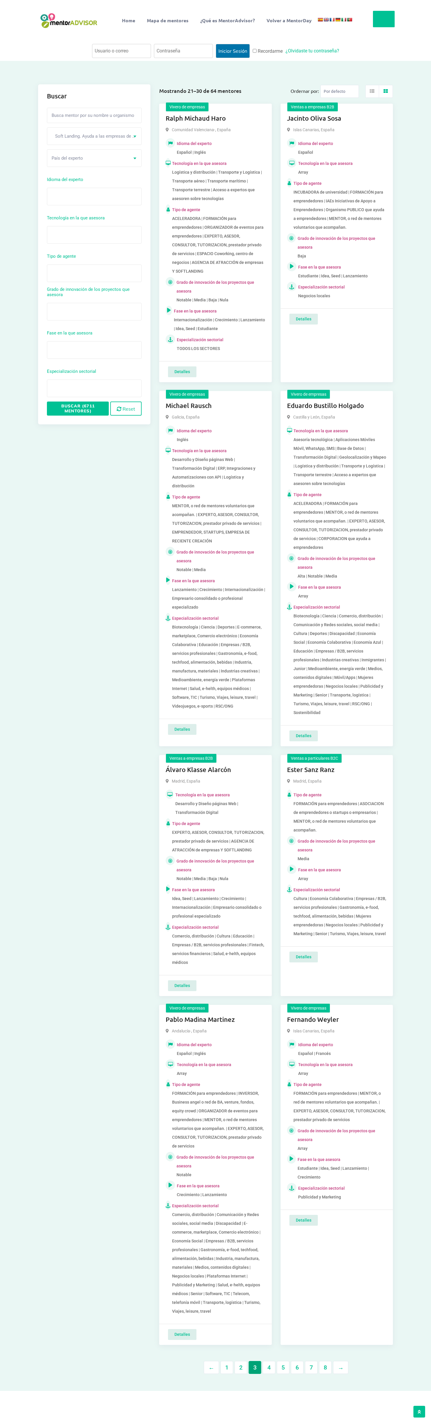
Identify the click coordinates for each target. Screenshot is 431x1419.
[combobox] (94, 136)
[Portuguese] (349, 19)
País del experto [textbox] (67, 158)
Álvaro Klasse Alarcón (198, 769)
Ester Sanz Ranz (311, 769)
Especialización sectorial (71, 371)
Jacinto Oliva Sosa (314, 118)
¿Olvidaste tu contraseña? (312, 51)
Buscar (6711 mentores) (78, 408)
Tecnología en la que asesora (76, 218)
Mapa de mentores (168, 20)
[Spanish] (320, 19)
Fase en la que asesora (69, 333)
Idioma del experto (65, 179)
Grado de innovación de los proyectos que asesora (88, 292)
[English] (326, 19)
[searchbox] (75, 196)
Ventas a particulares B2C (314, 758)
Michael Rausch (189, 405)
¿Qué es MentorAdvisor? (227, 20)
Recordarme (270, 51)
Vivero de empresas (187, 107)
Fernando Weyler (313, 1019)
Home (128, 20)
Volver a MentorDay (289, 20)
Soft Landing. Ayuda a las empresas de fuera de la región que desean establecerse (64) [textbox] (96, 136)
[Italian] (343, 19)
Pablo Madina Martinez (200, 1019)
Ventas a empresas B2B (312, 107)
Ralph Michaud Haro (196, 118)
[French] (332, 19)
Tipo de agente (61, 256)
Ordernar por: (305, 91)
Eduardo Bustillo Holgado (325, 405)
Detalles (182, 371)
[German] (337, 19)
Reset (128, 409)
